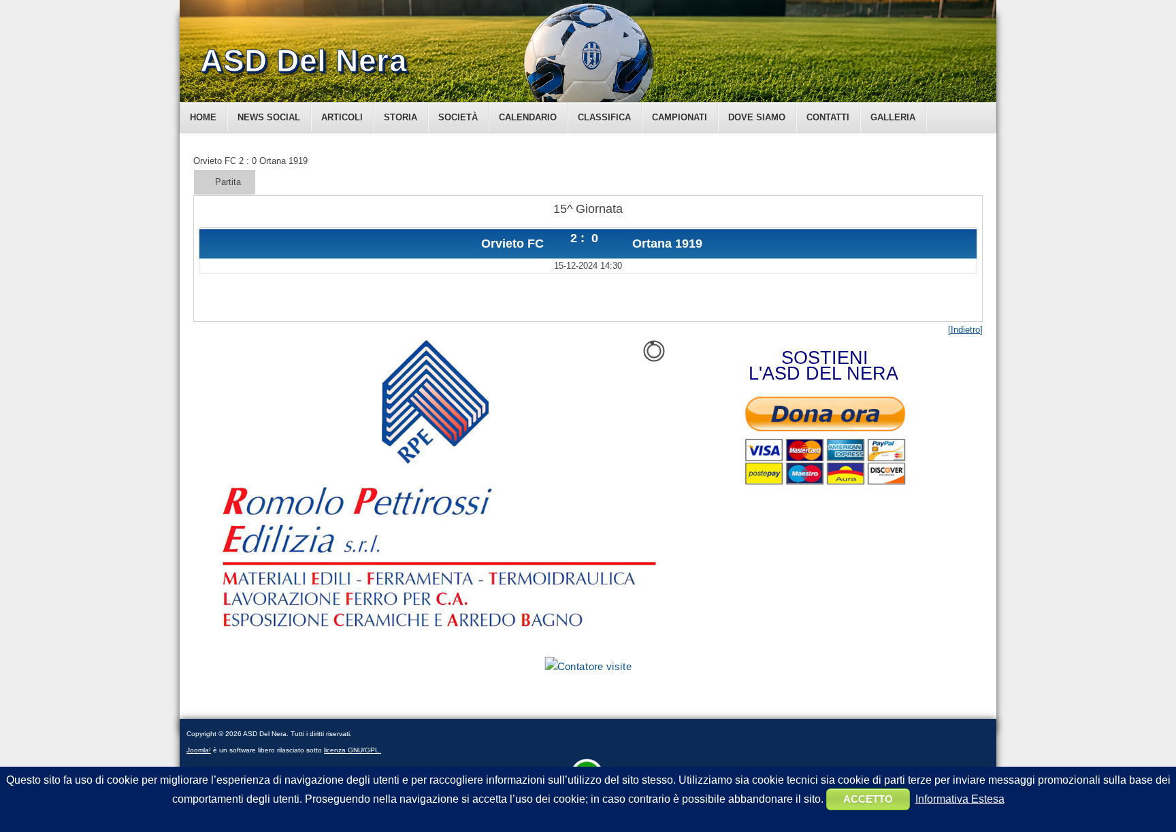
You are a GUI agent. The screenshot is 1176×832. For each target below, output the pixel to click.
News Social (269, 117)
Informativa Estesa (959, 799)
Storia (400, 117)
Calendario (528, 117)
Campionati (679, 117)
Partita (228, 182)
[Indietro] (965, 330)
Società (458, 117)
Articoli (342, 117)
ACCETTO (868, 799)
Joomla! (198, 750)
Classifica (604, 117)
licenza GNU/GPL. (352, 750)
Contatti (827, 117)
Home (203, 117)
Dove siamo (756, 117)
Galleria (892, 117)
